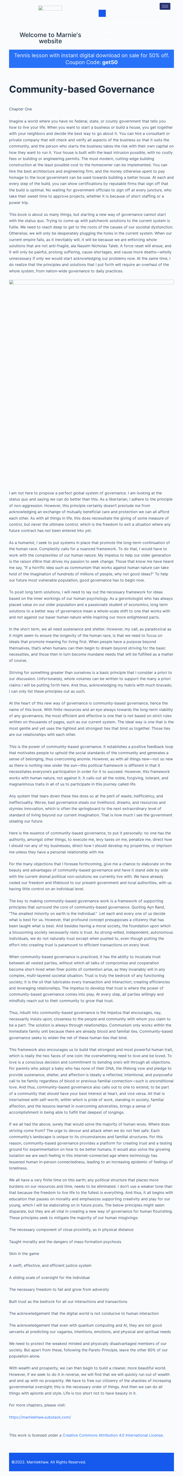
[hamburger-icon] (165, 6)
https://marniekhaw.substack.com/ (40, 1417)
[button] (102, 13)
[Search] (162, 32)
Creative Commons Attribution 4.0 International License (113, 1435)
